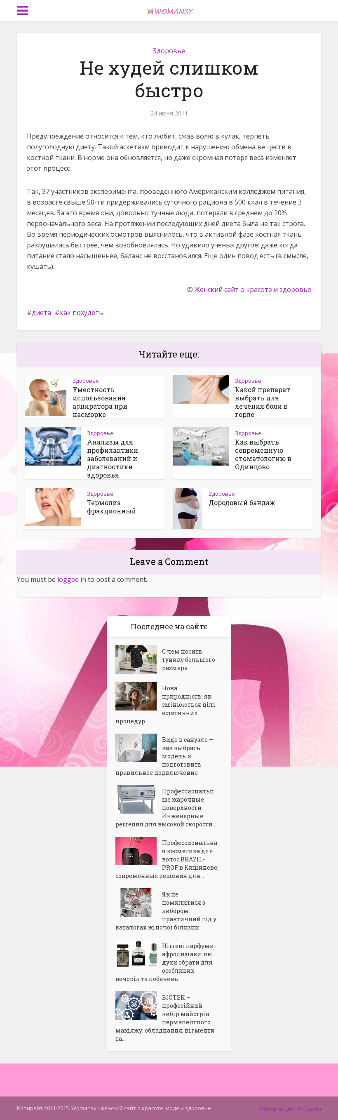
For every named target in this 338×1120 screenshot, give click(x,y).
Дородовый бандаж (242, 502)
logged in (71, 579)
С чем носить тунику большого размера (188, 659)
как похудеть (81, 312)
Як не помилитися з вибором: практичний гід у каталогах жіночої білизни (165, 910)
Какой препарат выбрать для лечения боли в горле (262, 402)
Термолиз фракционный (111, 506)
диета (41, 312)
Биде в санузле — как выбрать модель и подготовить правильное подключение (164, 756)
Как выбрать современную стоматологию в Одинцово (263, 454)
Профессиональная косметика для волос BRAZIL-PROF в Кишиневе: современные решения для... (166, 859)
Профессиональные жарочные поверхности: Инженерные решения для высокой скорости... (165, 807)
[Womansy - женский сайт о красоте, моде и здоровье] (169, 9)
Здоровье (169, 50)
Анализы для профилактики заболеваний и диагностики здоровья (112, 458)
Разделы (309, 1108)
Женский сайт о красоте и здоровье (253, 289)
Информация (277, 1108)
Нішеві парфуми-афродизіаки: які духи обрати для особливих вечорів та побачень (165, 962)
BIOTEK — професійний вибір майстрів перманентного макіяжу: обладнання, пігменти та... (165, 1017)
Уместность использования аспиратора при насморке (100, 402)
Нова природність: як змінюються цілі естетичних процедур (165, 704)
